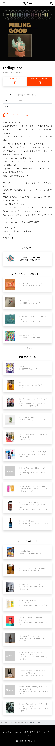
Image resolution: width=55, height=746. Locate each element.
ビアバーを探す (36, 732)
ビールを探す (8, 732)
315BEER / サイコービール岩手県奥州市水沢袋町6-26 (30, 258)
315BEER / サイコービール (12, 72)
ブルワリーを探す (21, 732)
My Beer (27, 3)
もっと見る (27, 347)
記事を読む (30, 736)
